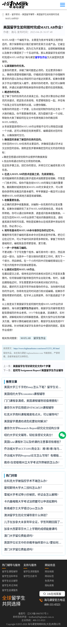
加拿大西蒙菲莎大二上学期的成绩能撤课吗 (30, 528)
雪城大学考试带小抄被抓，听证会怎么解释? (31, 494)
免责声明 (49, 581)
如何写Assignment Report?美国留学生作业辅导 (38, 370)
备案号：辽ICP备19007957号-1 (33, 613)
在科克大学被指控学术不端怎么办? (25, 480)
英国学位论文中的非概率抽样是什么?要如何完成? (33, 542)
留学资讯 (16, 14)
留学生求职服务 (31, 571)
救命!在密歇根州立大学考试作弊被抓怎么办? (31, 462)
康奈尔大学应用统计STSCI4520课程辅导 (29, 407)
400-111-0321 (52, 604)
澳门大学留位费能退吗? (18, 535)
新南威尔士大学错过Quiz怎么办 (23, 508)
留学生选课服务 (10, 590)
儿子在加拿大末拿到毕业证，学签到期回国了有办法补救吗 (33, 522)
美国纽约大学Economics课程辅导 (24, 393)
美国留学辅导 (28, 14)
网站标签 (49, 576)
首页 (7, 14)
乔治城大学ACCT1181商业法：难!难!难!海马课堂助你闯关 (33, 448)
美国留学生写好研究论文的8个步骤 (32, 366)
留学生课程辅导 (10, 571)
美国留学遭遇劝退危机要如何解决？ (26, 421)
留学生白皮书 (30, 576)
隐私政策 (49, 585)
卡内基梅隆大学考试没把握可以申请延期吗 (30, 501)
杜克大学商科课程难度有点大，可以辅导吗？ (32, 414)
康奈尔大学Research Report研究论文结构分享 (32, 428)
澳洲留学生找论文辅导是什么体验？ (26, 515)
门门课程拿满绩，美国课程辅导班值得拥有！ (32, 400)
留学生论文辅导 (10, 581)
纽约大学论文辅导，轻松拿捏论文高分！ (29, 435)
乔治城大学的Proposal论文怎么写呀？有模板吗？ (33, 455)
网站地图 (49, 571)
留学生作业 (40, 338)
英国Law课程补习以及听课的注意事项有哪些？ (33, 441)
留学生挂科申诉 (10, 576)
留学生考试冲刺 (10, 585)
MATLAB (26, 338)
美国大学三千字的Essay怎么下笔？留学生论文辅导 (33, 387)
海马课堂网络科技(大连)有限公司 (44, 624)
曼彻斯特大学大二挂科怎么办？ (23, 487)
